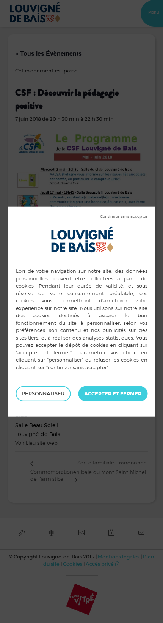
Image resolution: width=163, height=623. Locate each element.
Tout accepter (112, 393)
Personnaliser (43, 393)
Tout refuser (123, 216)
